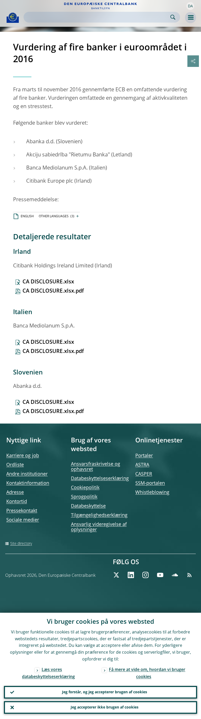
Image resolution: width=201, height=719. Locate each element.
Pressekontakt (21, 511)
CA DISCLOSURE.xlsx (48, 282)
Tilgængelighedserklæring (99, 515)
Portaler (144, 455)
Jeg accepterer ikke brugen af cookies (104, 707)
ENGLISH (27, 216)
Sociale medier (22, 520)
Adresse (15, 492)
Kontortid (16, 501)
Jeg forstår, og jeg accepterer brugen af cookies (104, 692)
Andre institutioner (27, 474)
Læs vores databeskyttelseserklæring (48, 673)
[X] (116, 575)
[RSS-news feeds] (189, 575)
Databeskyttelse (88, 506)
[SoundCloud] (175, 575)
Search (173, 17)
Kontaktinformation (27, 483)
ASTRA (142, 465)
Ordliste (15, 465)
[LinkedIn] (131, 575)
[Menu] (190, 17)
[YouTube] (160, 575)
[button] (190, 6)
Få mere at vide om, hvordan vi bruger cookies (147, 673)
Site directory (21, 544)
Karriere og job (22, 455)
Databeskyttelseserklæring (100, 478)
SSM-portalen (150, 483)
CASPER (143, 474)
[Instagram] (145, 575)
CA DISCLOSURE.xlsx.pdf (53, 291)
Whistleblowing (152, 492)
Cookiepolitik (85, 487)
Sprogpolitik (84, 497)
